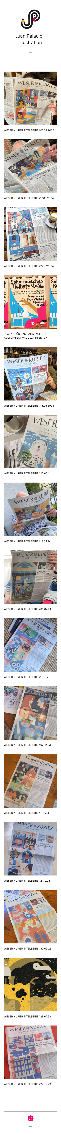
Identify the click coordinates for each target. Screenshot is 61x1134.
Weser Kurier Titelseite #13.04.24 (27, 541)
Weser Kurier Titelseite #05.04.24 (27, 609)
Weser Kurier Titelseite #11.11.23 (26, 812)
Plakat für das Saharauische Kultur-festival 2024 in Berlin (25, 335)
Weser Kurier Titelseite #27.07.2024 (29, 266)
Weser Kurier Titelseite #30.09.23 (27, 948)
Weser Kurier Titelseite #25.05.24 (27, 473)
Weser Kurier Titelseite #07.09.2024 (29, 130)
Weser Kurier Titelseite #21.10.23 (27, 880)
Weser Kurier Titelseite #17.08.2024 (29, 198)
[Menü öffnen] (31, 52)
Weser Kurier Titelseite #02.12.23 (27, 744)
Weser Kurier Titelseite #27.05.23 (27, 1084)
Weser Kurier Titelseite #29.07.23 (27, 1016)
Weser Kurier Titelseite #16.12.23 (27, 677)
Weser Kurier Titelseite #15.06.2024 (29, 405)
